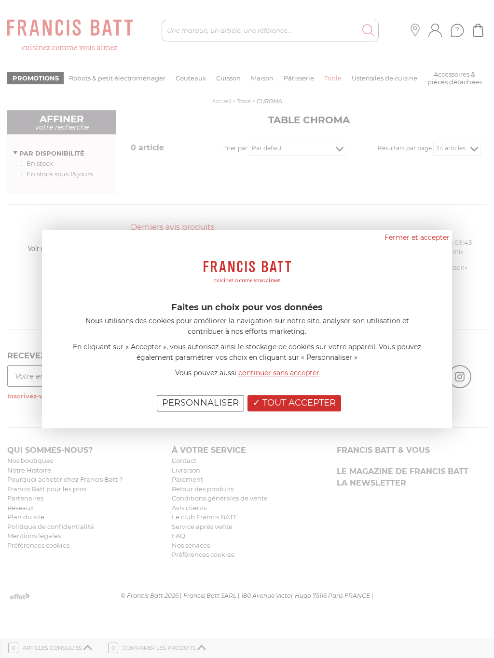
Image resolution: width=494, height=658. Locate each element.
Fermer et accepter (417, 237)
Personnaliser (200, 402)
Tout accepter (298, 402)
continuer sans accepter (278, 372)
